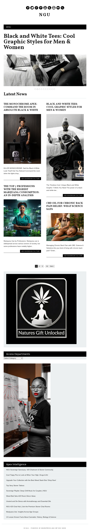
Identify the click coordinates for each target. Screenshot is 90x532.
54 (47, 266)
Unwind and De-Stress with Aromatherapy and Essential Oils (28, 501)
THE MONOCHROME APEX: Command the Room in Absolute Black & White (21, 107)
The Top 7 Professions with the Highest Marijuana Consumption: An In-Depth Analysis (21, 191)
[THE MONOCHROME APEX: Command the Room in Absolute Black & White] (22, 163)
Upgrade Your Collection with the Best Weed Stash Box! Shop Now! (31, 480)
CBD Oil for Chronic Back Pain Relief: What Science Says (64, 206)
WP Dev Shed (60, 528)
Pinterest (41, 7)
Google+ (36, 7)
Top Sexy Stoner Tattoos (15, 485)
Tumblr (49, 7)
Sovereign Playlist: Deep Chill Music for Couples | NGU (26, 491)
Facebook (28, 7)
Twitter (32, 7)
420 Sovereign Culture (30, 178)
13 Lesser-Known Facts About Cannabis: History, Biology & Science (31, 517)
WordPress (46, 528)
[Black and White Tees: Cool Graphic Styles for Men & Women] (65, 180)
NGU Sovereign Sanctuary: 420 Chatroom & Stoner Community (29, 470)
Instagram (54, 7)
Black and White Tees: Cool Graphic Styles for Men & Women (39, 41)
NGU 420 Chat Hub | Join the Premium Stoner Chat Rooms (28, 506)
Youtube (45, 7)
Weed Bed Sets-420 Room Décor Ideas (21, 496)
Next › (52, 266)
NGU (45, 14)
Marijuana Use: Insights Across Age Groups (22, 512)
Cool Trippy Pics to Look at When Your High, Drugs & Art (27, 475)
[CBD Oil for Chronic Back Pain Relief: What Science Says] (65, 240)
